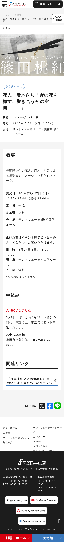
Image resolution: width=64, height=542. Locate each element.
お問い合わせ (40, 446)
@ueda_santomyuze (33, 510)
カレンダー (39, 436)
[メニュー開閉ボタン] (4, 4)
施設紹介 (8, 442)
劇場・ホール (16, 537)
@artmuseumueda (34, 521)
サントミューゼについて (16, 437)
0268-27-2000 (19, 480)
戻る (7, 28)
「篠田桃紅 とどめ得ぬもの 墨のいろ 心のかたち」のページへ (29, 381)
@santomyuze (18, 500)
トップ (6, 14)
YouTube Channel (46, 500)
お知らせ (38, 441)
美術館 (48, 537)
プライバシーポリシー (45, 450)
